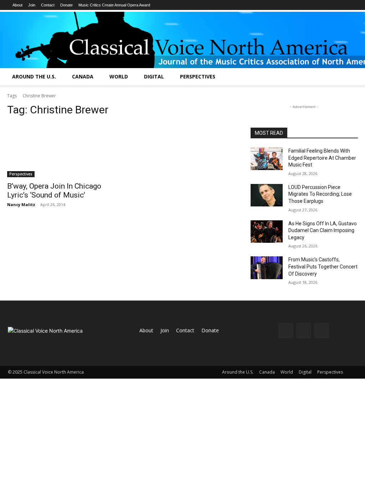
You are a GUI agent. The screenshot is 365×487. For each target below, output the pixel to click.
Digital (154, 76)
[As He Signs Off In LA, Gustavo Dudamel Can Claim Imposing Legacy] (267, 231)
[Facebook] (286, 330)
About (17, 5)
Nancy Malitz (21, 204)
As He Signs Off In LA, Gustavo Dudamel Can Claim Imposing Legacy (322, 230)
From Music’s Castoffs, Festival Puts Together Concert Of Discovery (323, 266)
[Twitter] (321, 330)
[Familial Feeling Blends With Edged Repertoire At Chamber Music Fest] (267, 159)
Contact (48, 5)
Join (31, 5)
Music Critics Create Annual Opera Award (114, 5)
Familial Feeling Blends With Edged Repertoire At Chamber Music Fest (322, 158)
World (118, 76)
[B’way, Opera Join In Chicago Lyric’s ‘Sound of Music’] (60, 150)
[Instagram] (304, 330)
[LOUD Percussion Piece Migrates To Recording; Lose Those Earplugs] (267, 195)
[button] (356, 77)
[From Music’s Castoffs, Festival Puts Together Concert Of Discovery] (267, 267)
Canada (82, 76)
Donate (66, 5)
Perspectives (197, 76)
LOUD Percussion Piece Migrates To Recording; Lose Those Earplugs (320, 194)
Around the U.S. (34, 76)
